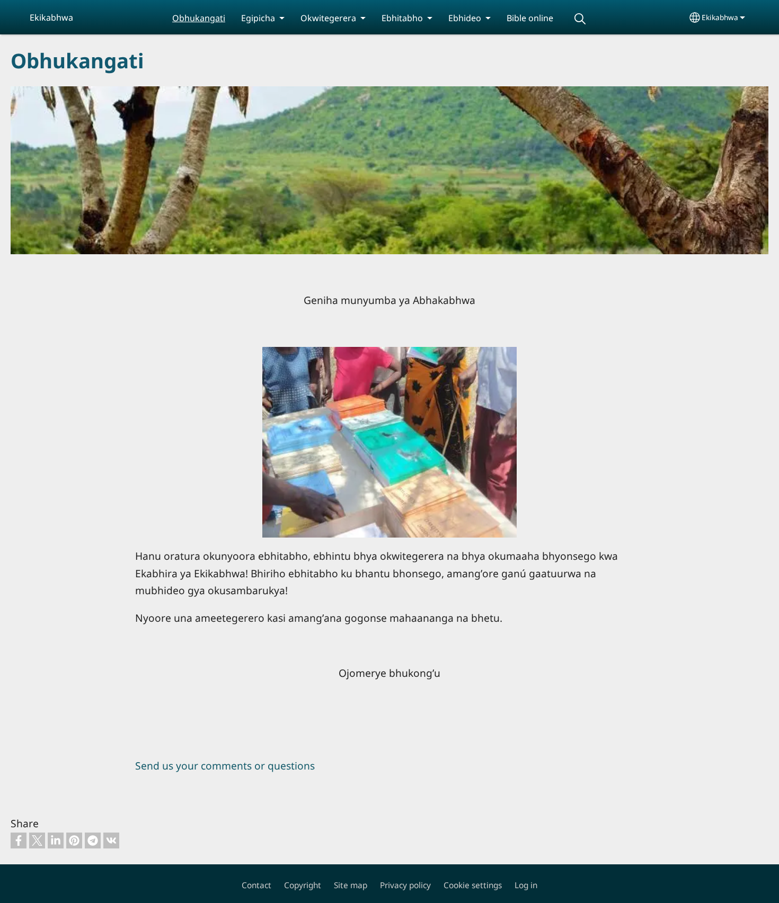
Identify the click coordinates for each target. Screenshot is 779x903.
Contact (256, 885)
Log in (526, 885)
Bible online (530, 18)
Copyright (302, 885)
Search (579, 19)
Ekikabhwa (720, 17)
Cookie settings (473, 885)
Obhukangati (198, 18)
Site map (350, 885)
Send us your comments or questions (225, 765)
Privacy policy (405, 885)
